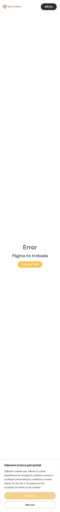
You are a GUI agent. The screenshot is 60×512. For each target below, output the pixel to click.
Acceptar (30, 495)
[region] (30, 486)
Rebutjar (30, 504)
